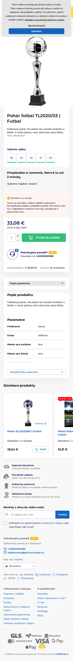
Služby (7, 602)
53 (50, 157)
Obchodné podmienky (17, 614)
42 (21, 157)
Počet (11, 238)
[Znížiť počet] (18, 240)
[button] (36, 372)
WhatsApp (27, 578)
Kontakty (9, 598)
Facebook (44, 574)
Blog (40, 615)
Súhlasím (36, 31)
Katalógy (42, 611)
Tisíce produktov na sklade (26, 468)
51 (41, 157)
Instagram (62, 574)
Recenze (42, 606)
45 (31, 157)
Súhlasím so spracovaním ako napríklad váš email (39, 524)
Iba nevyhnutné (36, 25)
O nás (40, 602)
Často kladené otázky (16, 618)
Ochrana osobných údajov (19, 623)
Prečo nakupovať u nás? (51, 598)
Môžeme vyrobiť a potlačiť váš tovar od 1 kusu (36, 496)
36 (11, 157)
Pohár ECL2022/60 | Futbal (24, 431)
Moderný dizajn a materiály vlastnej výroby (34, 487)
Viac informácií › (16, 135)
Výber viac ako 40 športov (26, 478)
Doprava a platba (14, 593)
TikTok (11, 578)
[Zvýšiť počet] (18, 236)
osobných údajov (53, 523)
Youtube (28, 574)
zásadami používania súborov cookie (44, 19)
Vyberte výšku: (16, 149)
